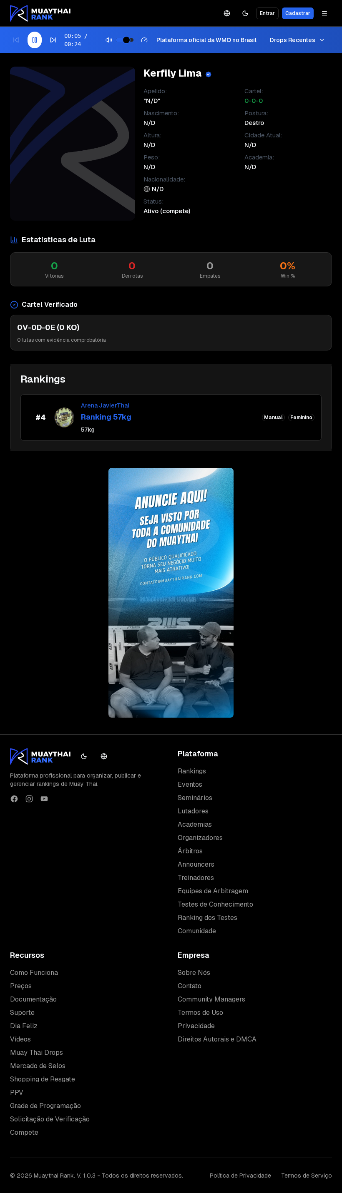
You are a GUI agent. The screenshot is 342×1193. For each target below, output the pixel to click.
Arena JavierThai (105, 405)
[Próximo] (53, 39)
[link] (171, 417)
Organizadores (200, 837)
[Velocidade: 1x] (144, 40)
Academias (195, 824)
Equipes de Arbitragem (213, 891)
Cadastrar (297, 13)
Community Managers (211, 999)
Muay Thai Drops (36, 1052)
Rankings (192, 771)
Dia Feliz (24, 1026)
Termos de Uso (200, 1012)
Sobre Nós (194, 972)
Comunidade (197, 931)
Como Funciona (34, 972)
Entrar (267, 13)
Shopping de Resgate (42, 1079)
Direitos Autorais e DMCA (217, 1039)
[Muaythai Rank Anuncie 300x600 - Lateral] (171, 593)
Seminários (195, 797)
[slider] (126, 40)
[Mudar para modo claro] (245, 13)
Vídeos (20, 1039)
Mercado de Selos (37, 1065)
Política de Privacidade (240, 1175)
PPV (16, 1092)
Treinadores (196, 877)
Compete (24, 1132)
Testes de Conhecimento (215, 904)
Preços (21, 986)
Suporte (22, 1012)
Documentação (33, 999)
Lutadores (193, 811)
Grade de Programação (45, 1105)
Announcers (196, 864)
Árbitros (190, 851)
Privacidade (196, 1026)
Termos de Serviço (306, 1175)
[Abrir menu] (324, 13)
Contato (189, 986)
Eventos (190, 784)
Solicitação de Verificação (50, 1119)
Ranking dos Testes (207, 917)
